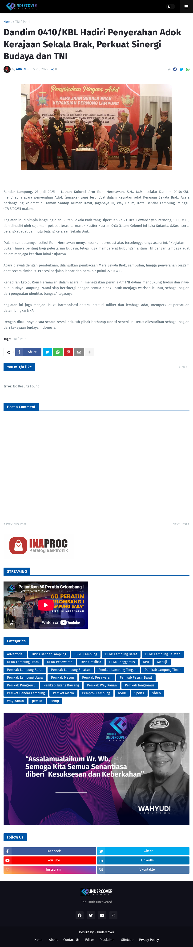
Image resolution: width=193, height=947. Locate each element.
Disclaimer (108, 940)
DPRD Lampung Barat (121, 654)
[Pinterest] (68, 352)
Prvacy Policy (149, 940)
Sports (139, 693)
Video (156, 693)
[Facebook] (175, 69)
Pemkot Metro (63, 693)
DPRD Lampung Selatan (162, 654)
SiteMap (127, 940)
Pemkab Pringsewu (21, 685)
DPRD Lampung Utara (23, 662)
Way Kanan (15, 701)
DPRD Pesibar (91, 662)
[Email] (79, 352)
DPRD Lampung (85, 654)
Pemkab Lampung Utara (25, 678)
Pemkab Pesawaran (97, 678)
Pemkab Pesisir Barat (136, 678)
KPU (146, 662)
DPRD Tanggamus (122, 662)
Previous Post (16, 524)
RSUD (122, 693)
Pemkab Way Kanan (102, 685)
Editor (89, 940)
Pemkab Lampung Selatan (70, 670)
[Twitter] (181, 69)
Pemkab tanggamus (139, 685)
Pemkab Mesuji (62, 678)
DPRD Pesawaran (59, 662)
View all (184, 367)
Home (8, 22)
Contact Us (71, 940)
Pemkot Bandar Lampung (26, 693)
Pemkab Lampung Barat (25, 670)
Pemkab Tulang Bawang (61, 685)
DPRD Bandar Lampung (49, 654)
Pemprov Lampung (96, 693)
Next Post (180, 524)
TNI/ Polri (22, 22)
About (53, 940)
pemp (54, 701)
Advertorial (15, 654)
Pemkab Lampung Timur (163, 670)
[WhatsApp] (187, 69)
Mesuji (162, 662)
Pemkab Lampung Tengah (117, 670)
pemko (37, 701)
